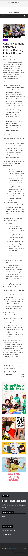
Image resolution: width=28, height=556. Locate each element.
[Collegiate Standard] (14, 13)
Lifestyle (5, 40)
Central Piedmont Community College (12, 37)
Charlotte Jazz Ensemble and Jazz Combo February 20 (13, 367)
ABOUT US (4, 516)
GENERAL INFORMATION (8, 530)
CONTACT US (5, 520)
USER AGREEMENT (6, 534)
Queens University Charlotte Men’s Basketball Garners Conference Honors (14, 374)
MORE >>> (6, 360)
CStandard (16, 59)
